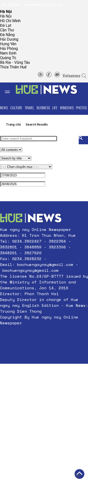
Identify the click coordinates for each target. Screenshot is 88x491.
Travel (29, 107)
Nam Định (8, 53)
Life (54, 107)
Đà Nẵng (7, 34)
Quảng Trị (8, 57)
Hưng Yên (8, 44)
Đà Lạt (5, 25)
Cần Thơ (7, 30)
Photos (81, 107)
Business (43, 107)
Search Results (37, 124)
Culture (16, 107)
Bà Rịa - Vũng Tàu (15, 62)
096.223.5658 (10, 5)
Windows (67, 107)
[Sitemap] (41, 76)
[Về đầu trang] (79, 474)
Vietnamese (71, 76)
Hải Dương (9, 39)
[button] (44, 334)
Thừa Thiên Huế (13, 67)
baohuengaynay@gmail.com (45, 264)
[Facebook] (49, 76)
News (4, 107)
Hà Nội (5, 16)
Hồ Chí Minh (10, 20)
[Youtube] (57, 76)
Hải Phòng (9, 48)
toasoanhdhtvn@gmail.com (43, 5)
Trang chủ (13, 124)
